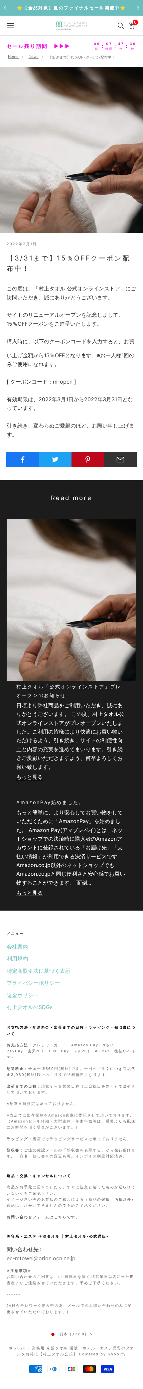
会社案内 (17, 946)
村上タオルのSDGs (30, 1007)
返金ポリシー (23, 995)
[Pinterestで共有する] (88, 459)
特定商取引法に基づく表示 (39, 970)
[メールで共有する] (120, 459)
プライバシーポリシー (33, 982)
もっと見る (29, 777)
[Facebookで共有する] (23, 459)
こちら (60, 1217)
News (34, 57)
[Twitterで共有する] (55, 459)
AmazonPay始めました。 (50, 802)
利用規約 (17, 958)
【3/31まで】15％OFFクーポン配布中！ (81, 57)
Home (13, 57)
